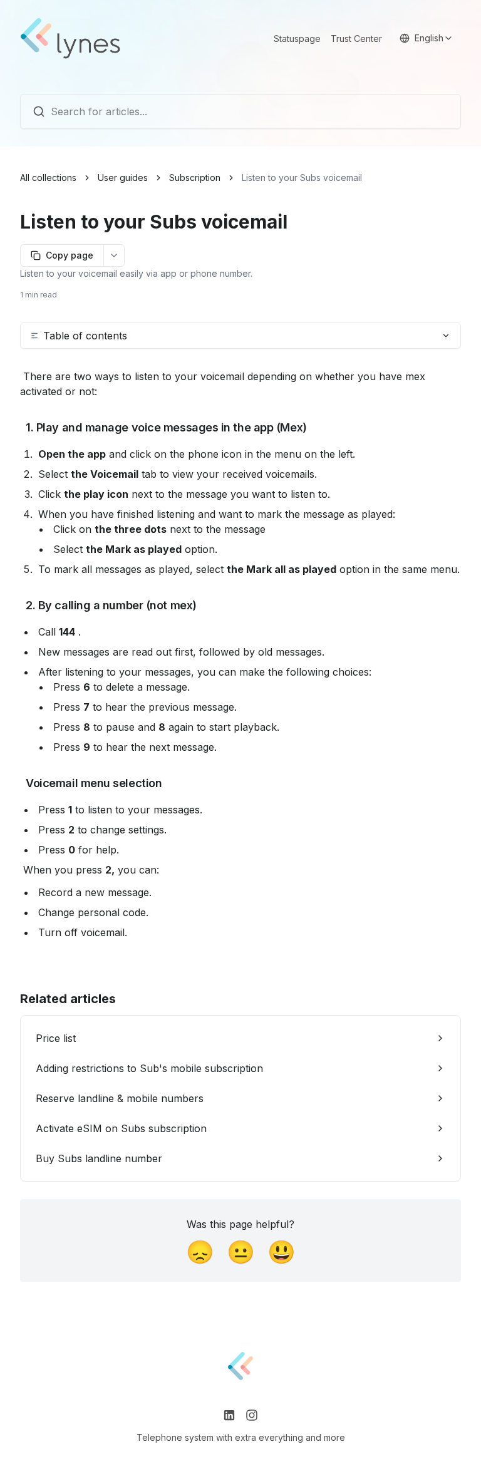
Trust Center (356, 38)
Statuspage (297, 38)
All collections (48, 177)
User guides (123, 177)
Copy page (69, 255)
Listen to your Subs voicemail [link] (302, 177)
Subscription (194, 177)
